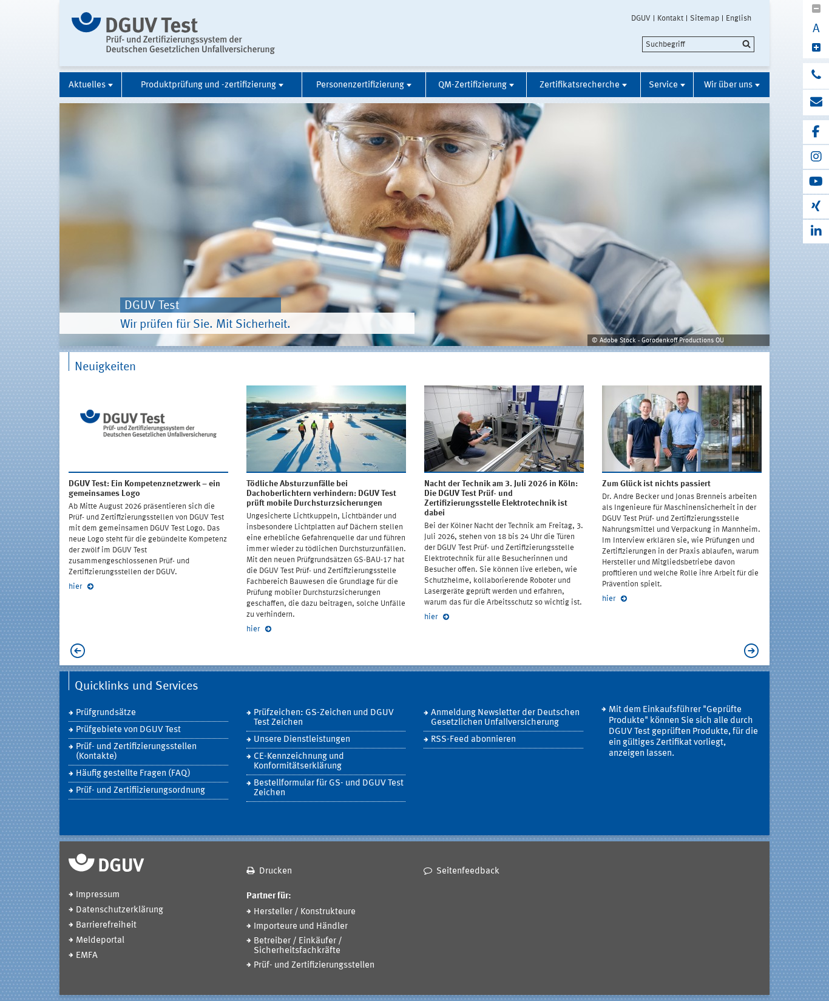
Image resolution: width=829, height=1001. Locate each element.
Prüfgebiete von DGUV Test (128, 730)
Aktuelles (87, 85)
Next (754, 651)
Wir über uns (728, 85)
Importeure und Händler (301, 926)
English (738, 18)
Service (663, 85)
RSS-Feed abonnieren (473, 739)
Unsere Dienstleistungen (302, 739)
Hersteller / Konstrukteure (305, 912)
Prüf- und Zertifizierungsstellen (314, 965)
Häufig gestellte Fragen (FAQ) (133, 773)
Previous (74, 651)
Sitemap (704, 18)
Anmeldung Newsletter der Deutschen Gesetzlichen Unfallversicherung (505, 717)
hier (76, 587)
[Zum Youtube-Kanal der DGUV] (816, 182)
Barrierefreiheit (106, 925)
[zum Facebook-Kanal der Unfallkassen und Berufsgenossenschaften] (816, 132)
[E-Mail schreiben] (816, 102)
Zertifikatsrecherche (580, 85)
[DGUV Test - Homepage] (173, 33)
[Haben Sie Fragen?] (816, 76)
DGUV (641, 18)
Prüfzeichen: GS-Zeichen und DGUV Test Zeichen (324, 717)
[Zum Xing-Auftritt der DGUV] (816, 207)
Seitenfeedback (467, 871)
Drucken (275, 871)
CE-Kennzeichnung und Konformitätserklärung (299, 761)
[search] (698, 44)
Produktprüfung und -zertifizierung (208, 85)
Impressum (98, 895)
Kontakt (670, 18)
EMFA (87, 955)
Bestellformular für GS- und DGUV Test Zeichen (329, 788)
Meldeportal (100, 940)
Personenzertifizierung (360, 85)
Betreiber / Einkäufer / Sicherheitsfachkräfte (298, 946)
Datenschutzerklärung (119, 910)
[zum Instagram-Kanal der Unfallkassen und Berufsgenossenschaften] (816, 157)
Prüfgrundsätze (106, 713)
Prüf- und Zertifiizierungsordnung (140, 790)
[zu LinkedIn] (816, 231)
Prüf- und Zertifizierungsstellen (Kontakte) (136, 751)
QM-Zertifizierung (472, 85)
